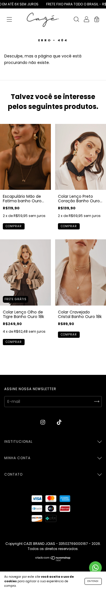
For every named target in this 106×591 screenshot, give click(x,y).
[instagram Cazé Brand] (43, 422)
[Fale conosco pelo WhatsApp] (95, 567)
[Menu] (9, 20)
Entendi (93, 581)
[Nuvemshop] (53, 560)
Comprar (14, 226)
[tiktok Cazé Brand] (59, 422)
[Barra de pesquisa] (76, 20)
